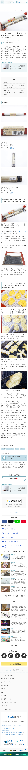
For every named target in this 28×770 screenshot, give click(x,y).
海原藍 (26, 567)
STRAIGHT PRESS (23, 610)
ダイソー (12, 147)
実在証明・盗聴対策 (5, 730)
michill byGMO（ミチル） (6, 10)
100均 (11, 231)
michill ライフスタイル (9, 42)
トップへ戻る (13, 512)
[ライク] (26, 1)
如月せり (25, 591)
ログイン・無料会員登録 (14, 664)
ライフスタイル (16, 10)
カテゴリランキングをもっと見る (14, 596)
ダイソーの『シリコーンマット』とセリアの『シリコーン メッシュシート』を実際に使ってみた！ (14, 92)
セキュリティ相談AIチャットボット (7, 728)
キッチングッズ (10, 448)
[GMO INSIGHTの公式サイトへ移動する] (14, 716)
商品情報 (6, 82)
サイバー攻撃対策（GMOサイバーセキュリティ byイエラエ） (12, 732)
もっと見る (14, 645)
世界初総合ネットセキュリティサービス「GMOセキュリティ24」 (13, 725)
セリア (11, 193)
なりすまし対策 (19, 734)
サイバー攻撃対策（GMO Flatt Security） (8, 734)
